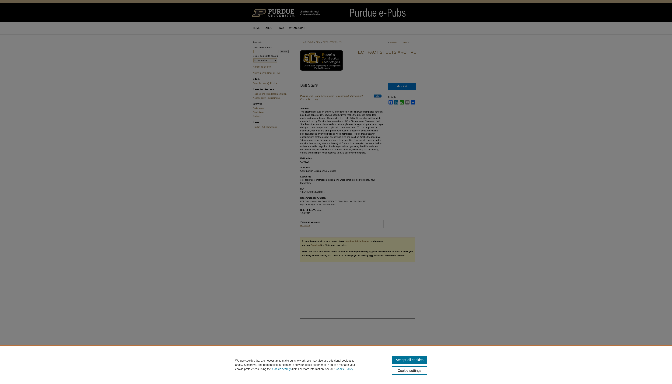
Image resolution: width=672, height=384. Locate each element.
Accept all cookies (410, 360)
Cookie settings (282, 369)
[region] (336, 364)
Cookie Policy (344, 369)
